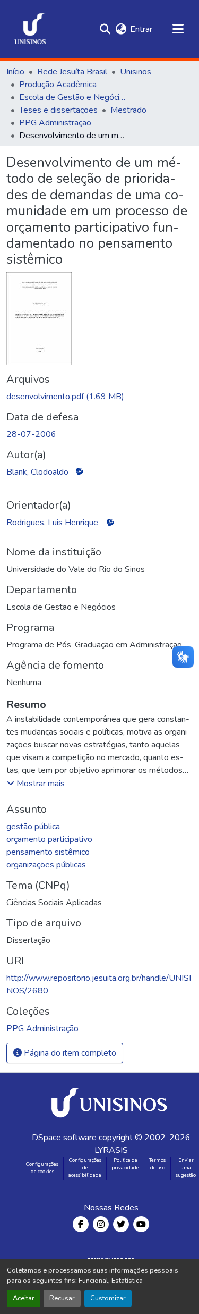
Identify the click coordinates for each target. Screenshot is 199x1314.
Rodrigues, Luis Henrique (52, 522)
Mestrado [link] (128, 110)
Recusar (62, 1298)
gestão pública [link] (33, 826)
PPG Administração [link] (55, 123)
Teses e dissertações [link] (58, 110)
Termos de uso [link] (157, 1164)
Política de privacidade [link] (125, 1164)
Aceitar (23, 1298)
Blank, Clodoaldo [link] (37, 472)
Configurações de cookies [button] (42, 1168)
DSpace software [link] (64, 1137)
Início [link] (15, 72)
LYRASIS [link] (111, 1150)
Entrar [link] (141, 29)
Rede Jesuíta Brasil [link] (72, 72)
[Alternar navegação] (178, 29)
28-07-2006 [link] (31, 434)
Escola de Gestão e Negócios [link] (72, 97)
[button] (30, 29)
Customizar (108, 1298)
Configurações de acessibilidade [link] (84, 1167)
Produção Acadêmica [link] (58, 84)
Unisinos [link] (135, 72)
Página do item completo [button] (69, 1053)
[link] (99, 396)
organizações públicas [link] (46, 865)
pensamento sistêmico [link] (48, 852)
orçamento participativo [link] (49, 839)
